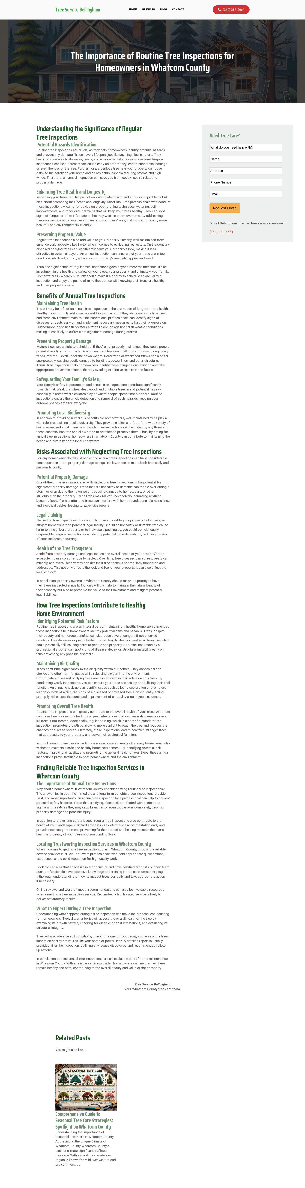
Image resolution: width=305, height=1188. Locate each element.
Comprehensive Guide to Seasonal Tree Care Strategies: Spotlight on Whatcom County (84, 1120)
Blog (163, 9)
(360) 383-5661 (233, 9)
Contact (178, 9)
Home (133, 9)
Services (148, 9)
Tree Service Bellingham (77, 9)
